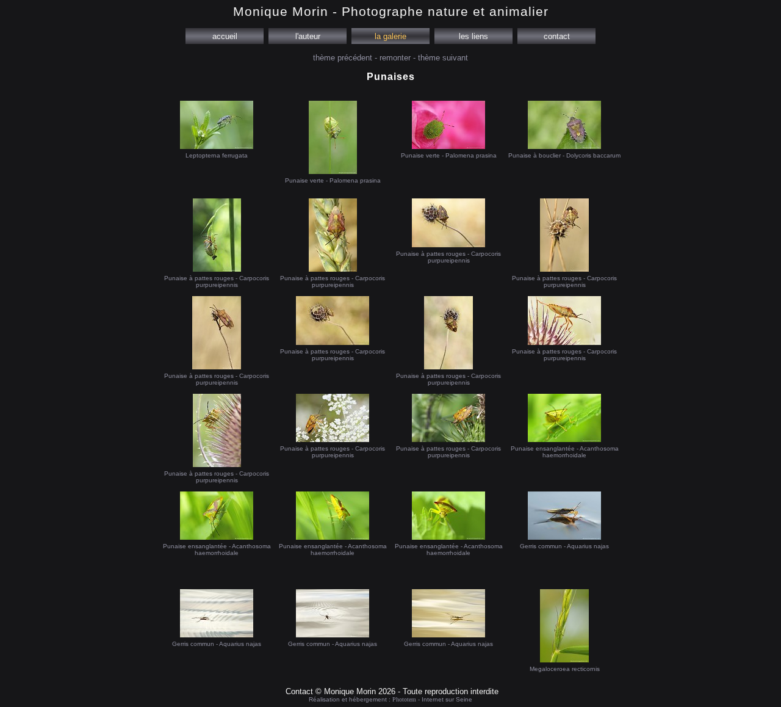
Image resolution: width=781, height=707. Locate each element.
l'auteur (308, 36)
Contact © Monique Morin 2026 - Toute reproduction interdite (392, 691)
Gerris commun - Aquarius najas (564, 546)
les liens (473, 36)
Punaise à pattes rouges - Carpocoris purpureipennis (216, 281)
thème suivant (443, 57)
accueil (225, 36)
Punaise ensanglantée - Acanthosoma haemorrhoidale (565, 452)
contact (557, 36)
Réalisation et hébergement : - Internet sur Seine (390, 699)
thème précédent (342, 57)
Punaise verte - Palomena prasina (333, 180)
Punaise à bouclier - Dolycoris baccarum (564, 155)
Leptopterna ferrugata (216, 155)
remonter (395, 57)
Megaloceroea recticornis (565, 668)
